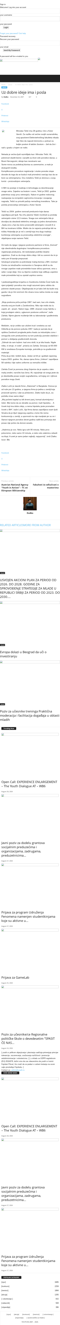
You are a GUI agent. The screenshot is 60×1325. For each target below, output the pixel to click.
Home (3, 85)
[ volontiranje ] (7, 1299)
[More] (30, 126)
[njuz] (10, 85)
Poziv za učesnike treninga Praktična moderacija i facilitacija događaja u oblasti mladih (29, 715)
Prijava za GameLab (15, 977)
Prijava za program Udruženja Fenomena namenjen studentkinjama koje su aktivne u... (28, 916)
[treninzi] (4, 1290)
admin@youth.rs (18, 1070)
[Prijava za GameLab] (30, 950)
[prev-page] (0, 725)
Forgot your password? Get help (13, 33)
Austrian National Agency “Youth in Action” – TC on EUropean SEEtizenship (14, 487)
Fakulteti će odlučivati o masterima (46, 486)
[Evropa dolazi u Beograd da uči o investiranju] (30, 623)
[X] (31, 517)
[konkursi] (5, 1286)
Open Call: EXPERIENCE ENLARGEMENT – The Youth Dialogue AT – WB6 (29, 784)
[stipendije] (5, 1307)
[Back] (0, 1)
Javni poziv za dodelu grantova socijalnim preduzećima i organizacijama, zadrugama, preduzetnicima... (23, 849)
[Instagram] (30, 517)
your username (6, 15)
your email (4, 47)
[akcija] (4, 1295)
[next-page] (2, 725)
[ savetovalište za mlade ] (36, 1318)
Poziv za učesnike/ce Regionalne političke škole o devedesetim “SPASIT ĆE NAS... (28, 1038)
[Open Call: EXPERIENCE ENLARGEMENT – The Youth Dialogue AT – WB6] (30, 754)
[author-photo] (30, 503)
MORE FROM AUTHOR (37, 525)
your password (6, 24)
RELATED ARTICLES (11, 525)
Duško (6, 97)
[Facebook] (28, 517)
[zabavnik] (5, 1303)
